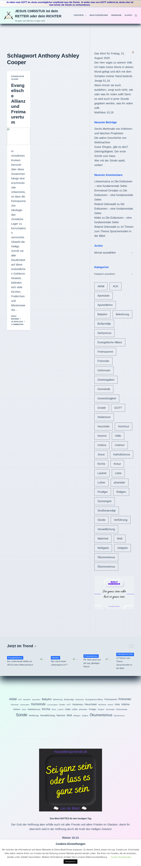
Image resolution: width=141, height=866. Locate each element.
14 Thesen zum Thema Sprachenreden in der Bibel (113, 231)
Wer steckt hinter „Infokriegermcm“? (59, 663)
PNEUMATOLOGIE (125, 654)
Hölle (118, 435)
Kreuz (117, 463)
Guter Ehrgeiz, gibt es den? (111, 146)
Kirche (101, 463)
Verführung (120, 519)
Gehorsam (103, 370)
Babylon (102, 314)
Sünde (101, 519)
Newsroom (116, 15)
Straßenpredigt (106, 510)
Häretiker (55, 658)
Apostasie (103, 295)
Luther (101, 482)
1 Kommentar (17, 324)
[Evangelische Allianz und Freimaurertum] (18, 136)
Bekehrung (122, 314)
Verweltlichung (106, 529)
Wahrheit (102, 538)
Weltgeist (103, 547)
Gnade (101, 407)
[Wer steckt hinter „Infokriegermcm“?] (44, 661)
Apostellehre (105, 304)
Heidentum (104, 417)
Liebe (118, 473)
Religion (121, 491)
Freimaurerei (105, 351)
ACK (115, 286)
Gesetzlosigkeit (106, 398)
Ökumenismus (106, 557)
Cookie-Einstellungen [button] (121, 857)
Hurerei (101, 435)
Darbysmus (104, 332)
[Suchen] (136, 15)
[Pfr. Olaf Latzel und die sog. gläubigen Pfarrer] (76, 661)
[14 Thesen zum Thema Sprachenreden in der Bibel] (109, 661)
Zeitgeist (122, 547)
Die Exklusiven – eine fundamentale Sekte (113, 195)
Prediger (102, 491)
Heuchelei (103, 426)
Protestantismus (91, 656)
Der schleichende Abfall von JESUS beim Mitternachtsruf (20, 663)
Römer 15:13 (70, 837)
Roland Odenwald (105, 204)
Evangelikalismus (15, 658)
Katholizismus (121, 454)
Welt (119, 538)
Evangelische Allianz (109, 342)
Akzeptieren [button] (70, 861)
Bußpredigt (104, 323)
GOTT (118, 407)
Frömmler (103, 361)
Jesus (101, 454)
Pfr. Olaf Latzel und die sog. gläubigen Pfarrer (92, 663)
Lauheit (101, 473)
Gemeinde (103, 389)
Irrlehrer (120, 445)
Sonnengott (104, 501)
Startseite (79, 15)
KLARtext (129, 15)
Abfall (100, 286)
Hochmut (123, 426)
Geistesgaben (105, 379)
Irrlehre (101, 445)
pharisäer (119, 482)
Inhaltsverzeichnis (99, 15)
